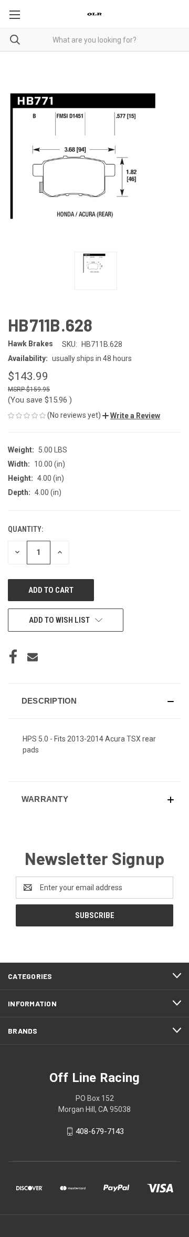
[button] (131, 415)
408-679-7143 (100, 1131)
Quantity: (25, 529)
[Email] (32, 657)
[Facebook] (13, 657)
